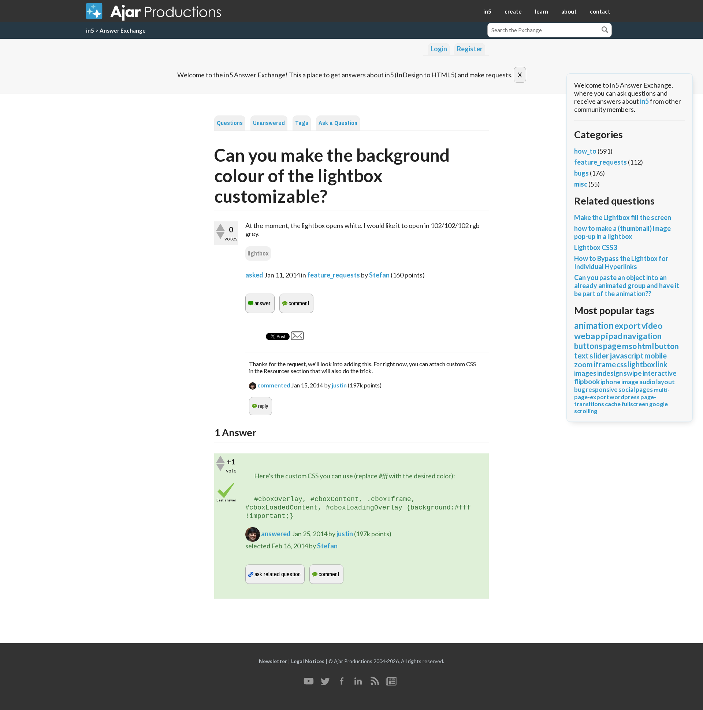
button (667, 345)
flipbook (587, 381)
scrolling (585, 410)
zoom (583, 364)
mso (629, 345)
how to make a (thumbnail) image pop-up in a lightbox (622, 232)
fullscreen (634, 403)
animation (594, 325)
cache (613, 403)
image (630, 382)
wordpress (625, 396)
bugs (581, 173)
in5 (487, 11)
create (513, 11)
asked (254, 275)
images (585, 373)
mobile (655, 355)
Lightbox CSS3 (595, 247)
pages (644, 389)
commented (273, 385)
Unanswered (269, 123)
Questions (230, 123)
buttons (588, 346)
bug (579, 389)
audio (647, 382)
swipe (633, 373)
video (652, 325)
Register (470, 49)
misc (580, 184)
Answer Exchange (123, 30)
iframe (605, 364)
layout (665, 382)
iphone (610, 382)
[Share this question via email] (297, 338)
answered (276, 534)
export (627, 325)
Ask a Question (338, 123)
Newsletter (273, 661)
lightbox (258, 253)
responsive (602, 389)
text (581, 355)
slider (599, 355)
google (658, 403)
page (612, 346)
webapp (589, 336)
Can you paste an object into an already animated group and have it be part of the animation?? (626, 285)
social (626, 389)
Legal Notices (307, 661)
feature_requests (333, 275)
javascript (627, 355)
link (661, 364)
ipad (614, 336)
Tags (301, 123)
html (645, 345)
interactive (660, 373)
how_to (585, 151)
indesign (610, 373)
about (569, 11)
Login (439, 49)
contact (600, 11)
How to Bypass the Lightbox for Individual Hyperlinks (621, 262)
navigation (642, 336)
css (622, 364)
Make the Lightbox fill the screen (622, 217)
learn (541, 11)
